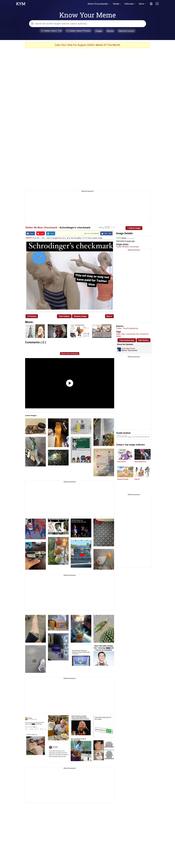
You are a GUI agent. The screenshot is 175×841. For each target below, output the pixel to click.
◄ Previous (31, 316)
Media (116, 4)
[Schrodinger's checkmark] (69, 276)
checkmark (130, 334)
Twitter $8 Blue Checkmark (41, 227)
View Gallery (64, 316)
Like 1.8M (107, 233)
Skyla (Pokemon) (140, 461)
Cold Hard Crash (128, 348)
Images (98, 31)
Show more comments (69, 354)
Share (31, 233)
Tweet (51, 233)
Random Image (80, 316)
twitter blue (120, 334)
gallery (63, 238)
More (141, 4)
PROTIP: (29, 238)
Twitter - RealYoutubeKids (127, 328)
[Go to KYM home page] (20, 4)
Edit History (143, 340)
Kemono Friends (122, 479)
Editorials (129, 4)
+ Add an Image (134, 228)
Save (41, 233)
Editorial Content (126, 31)
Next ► (109, 316)
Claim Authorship (127, 340)
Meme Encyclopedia (97, 4)
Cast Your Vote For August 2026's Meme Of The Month (87, 44)
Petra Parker (121, 461)
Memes (110, 31)
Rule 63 (137, 479)
